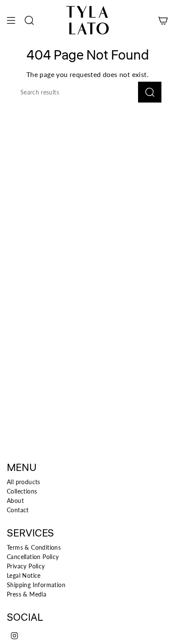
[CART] (163, 20)
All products (23, 481)
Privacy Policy (26, 566)
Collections (22, 491)
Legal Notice (24, 575)
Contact (18, 510)
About (15, 500)
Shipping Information (36, 584)
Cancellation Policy (33, 556)
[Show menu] (11, 20)
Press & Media (26, 594)
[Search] (149, 92)
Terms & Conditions (34, 547)
